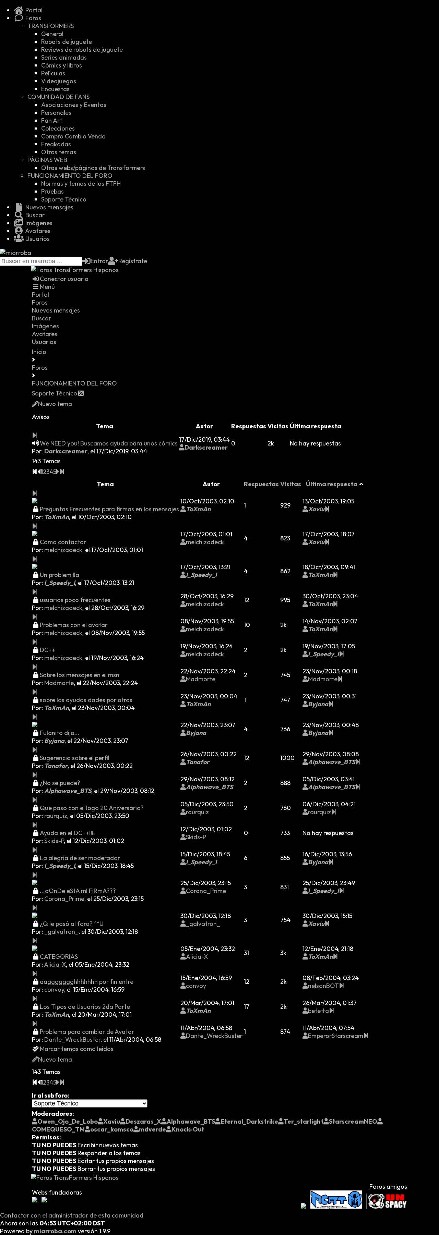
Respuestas (261, 484)
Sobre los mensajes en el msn (79, 675)
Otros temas (58, 152)
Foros (32, 18)
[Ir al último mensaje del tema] (34, 435)
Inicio (39, 352)
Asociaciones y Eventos (73, 105)
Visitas (290, 484)
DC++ (47, 650)
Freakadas (56, 144)
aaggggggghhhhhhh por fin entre (86, 982)
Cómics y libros (61, 65)
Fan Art (51, 120)
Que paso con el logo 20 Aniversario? (92, 808)
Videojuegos (58, 81)
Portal (33, 10)
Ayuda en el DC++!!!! (67, 833)
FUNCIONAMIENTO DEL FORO (69, 176)
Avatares (37, 231)
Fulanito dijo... (60, 733)
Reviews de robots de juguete (82, 49)
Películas (53, 73)
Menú (47, 287)
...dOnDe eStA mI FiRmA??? (78, 891)
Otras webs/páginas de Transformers (93, 168)
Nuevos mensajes (48, 207)
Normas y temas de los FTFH (81, 183)
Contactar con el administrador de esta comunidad (71, 1215)
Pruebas (52, 191)
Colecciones (58, 128)
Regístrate (132, 261)
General (52, 34)
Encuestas (55, 89)
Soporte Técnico (63, 199)
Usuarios (37, 239)
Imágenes (38, 223)
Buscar (34, 215)
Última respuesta (331, 484)
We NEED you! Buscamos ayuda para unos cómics (109, 443)
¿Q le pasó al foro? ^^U (72, 924)
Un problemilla (59, 575)
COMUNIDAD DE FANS (58, 97)
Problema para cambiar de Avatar (87, 1032)
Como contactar (63, 542)
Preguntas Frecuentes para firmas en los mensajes (109, 509)
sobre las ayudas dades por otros (86, 700)
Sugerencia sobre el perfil (74, 758)
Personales (56, 113)
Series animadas (64, 57)
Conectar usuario (64, 279)
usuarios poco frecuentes (75, 600)
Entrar (99, 261)
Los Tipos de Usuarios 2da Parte (85, 1007)
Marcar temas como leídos (77, 1049)
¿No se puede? (60, 783)
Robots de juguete (66, 42)
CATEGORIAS (59, 957)
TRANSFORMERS (50, 26)
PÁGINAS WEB (47, 160)
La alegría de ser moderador (80, 858)
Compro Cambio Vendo (73, 136)
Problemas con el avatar (73, 625)
